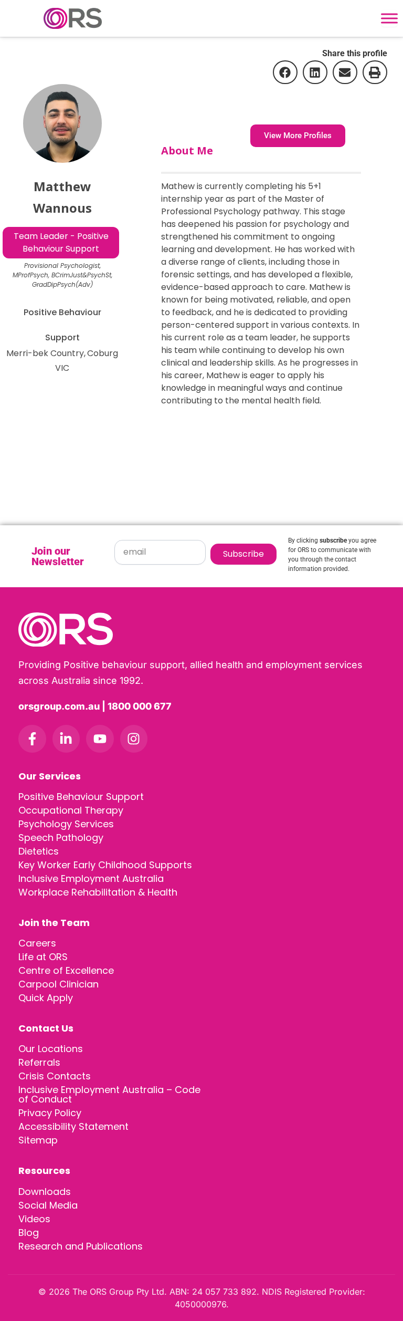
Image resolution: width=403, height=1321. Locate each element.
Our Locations (50, 1048)
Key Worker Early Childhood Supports (105, 864)
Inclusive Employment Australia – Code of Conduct (109, 1094)
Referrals (39, 1062)
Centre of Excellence (66, 970)
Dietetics (38, 851)
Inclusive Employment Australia (91, 878)
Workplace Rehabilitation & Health (97, 892)
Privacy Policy (49, 1112)
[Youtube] (100, 739)
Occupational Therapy (70, 810)
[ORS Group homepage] (201, 629)
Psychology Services (66, 823)
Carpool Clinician (58, 984)
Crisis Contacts (54, 1076)
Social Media (48, 1205)
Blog (28, 1232)
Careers (37, 943)
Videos (34, 1218)
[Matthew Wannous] (62, 123)
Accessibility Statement (73, 1126)
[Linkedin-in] (66, 739)
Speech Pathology (60, 837)
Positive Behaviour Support (81, 796)
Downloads (44, 1191)
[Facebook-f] (32, 739)
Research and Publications (80, 1246)
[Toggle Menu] (389, 18)
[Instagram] (134, 739)
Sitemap (38, 1140)
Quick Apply (45, 997)
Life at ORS (43, 956)
